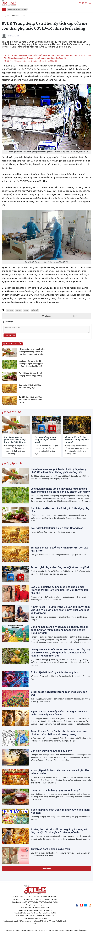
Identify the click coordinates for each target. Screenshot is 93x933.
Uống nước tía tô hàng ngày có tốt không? (55, 790)
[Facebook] (77, 905)
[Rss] (90, 905)
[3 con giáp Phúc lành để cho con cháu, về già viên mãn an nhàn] (15, 777)
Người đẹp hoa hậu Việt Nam (15, 9)
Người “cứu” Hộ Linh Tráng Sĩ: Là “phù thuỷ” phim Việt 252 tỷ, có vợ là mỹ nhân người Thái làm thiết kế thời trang (61, 609)
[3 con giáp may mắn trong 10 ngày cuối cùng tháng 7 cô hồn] (15, 816)
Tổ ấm (5, 431)
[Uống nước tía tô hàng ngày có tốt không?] (15, 797)
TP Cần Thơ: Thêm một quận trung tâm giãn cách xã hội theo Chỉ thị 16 (30, 61)
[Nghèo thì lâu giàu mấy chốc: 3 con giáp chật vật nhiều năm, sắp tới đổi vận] (15, 718)
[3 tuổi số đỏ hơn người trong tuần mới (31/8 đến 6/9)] (15, 698)
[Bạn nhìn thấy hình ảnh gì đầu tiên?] (15, 757)
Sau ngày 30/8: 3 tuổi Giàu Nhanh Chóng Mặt (57, 528)
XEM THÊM (46, 868)
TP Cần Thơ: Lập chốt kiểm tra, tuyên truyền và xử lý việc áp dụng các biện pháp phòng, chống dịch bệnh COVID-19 (47, 55)
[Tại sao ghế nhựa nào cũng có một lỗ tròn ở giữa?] (46, 425)
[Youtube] (81, 905)
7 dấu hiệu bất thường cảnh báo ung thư (54, 672)
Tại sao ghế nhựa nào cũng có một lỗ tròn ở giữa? (45, 439)
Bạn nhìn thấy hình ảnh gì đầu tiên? (51, 750)
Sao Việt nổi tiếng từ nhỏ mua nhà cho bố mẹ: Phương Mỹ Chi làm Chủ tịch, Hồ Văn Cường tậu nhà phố (59, 590)
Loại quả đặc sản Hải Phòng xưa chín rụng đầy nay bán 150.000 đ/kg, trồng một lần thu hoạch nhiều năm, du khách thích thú (60, 652)
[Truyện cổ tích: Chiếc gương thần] (15, 855)
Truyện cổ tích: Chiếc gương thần (50, 849)
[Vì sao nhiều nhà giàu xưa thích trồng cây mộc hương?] (77, 425)
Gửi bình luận (10, 335)
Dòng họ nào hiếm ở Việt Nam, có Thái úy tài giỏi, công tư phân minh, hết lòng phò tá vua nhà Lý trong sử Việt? (59, 629)
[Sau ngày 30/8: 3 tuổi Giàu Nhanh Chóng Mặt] (15, 534)
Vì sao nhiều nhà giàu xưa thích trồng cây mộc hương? (77, 439)
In (76, 316)
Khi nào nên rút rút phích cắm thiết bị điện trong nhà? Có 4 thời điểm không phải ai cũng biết (15, 439)
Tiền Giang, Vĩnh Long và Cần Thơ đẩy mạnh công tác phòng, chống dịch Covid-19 (35, 58)
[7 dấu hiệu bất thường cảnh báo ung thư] (15, 679)
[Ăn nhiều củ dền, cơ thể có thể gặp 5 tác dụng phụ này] (15, 515)
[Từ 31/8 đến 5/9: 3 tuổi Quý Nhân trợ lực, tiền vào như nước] (15, 554)
